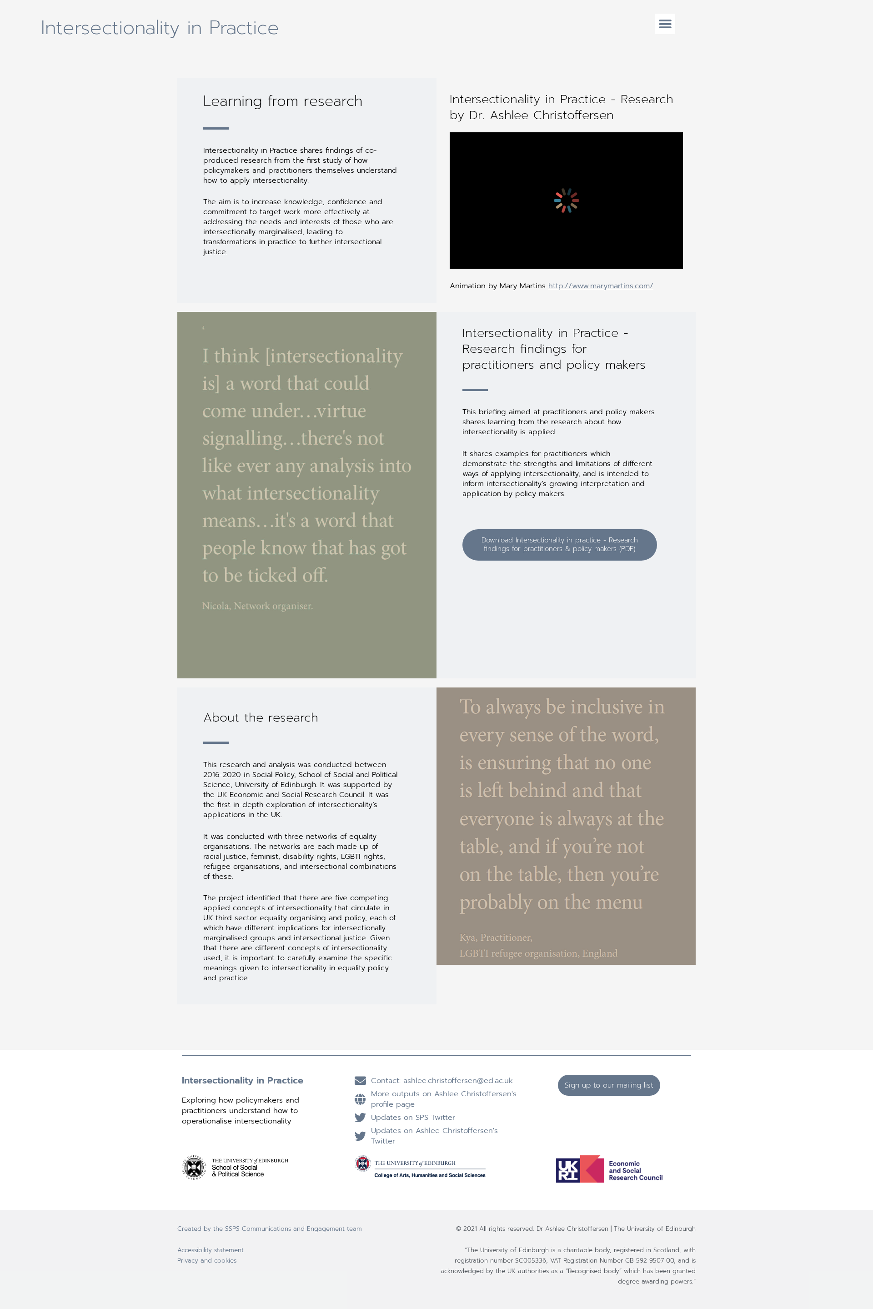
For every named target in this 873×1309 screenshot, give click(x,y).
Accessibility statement (210, 1250)
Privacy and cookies (206, 1260)
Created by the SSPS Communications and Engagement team (269, 1229)
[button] (665, 24)
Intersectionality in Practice (160, 27)
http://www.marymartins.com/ (600, 285)
